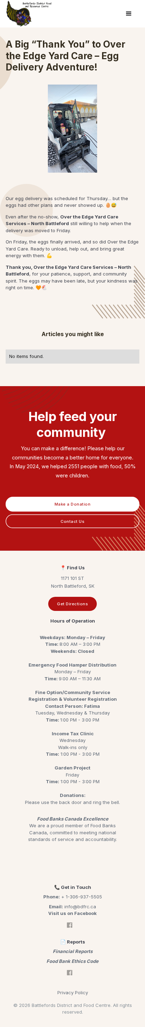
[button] (128, 13)
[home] (29, 13)
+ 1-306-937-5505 (72, 896)
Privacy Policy (72, 992)
